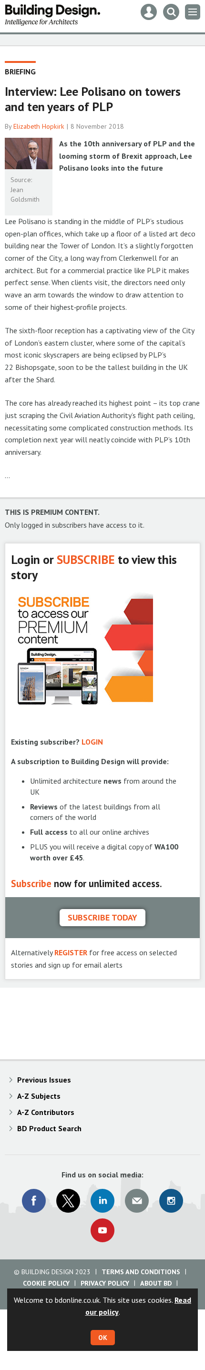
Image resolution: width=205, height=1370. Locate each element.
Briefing (20, 71)
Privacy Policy (105, 1283)
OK (102, 1337)
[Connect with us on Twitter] (68, 1200)
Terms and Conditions (141, 1272)
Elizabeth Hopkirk (38, 126)
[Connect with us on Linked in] (102, 1200)
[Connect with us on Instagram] (171, 1200)
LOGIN (92, 741)
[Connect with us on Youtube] (102, 1230)
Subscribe (31, 883)
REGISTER (70, 952)
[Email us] (136, 1200)
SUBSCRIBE (86, 559)
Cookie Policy (46, 1283)
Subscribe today (102, 917)
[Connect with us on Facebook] (33, 1200)
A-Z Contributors (45, 1112)
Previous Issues (44, 1079)
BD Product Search (49, 1128)
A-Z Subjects (39, 1096)
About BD (156, 1283)
